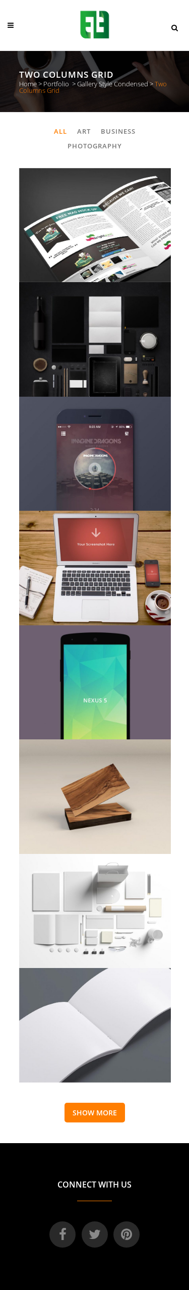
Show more (95, 1112)
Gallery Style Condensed (112, 83)
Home (28, 83)
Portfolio (56, 83)
